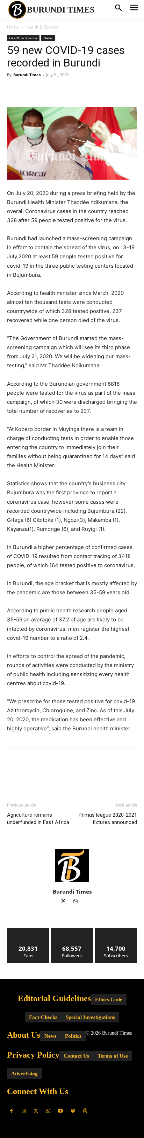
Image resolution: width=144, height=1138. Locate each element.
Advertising (24, 1073)
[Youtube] (60, 1111)
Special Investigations (90, 1017)
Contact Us (76, 1056)
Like (28, 930)
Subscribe (116, 930)
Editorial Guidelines (54, 998)
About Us (23, 1034)
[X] (30, 90)
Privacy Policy (33, 1054)
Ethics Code (108, 999)
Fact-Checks (43, 1017)
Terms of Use (113, 1056)
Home (13, 27)
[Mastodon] (73, 1111)
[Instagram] (23, 1111)
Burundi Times (27, 74)
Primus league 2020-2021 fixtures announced (108, 818)
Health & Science (42, 27)
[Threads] (85, 1111)
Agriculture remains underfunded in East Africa (38, 818)
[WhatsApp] (62, 90)
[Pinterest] (46, 90)
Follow (72, 930)
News (48, 38)
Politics (73, 1036)
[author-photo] (72, 882)
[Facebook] (14, 90)
